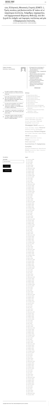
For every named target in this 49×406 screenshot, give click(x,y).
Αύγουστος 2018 (30, 285)
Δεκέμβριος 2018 (30, 280)
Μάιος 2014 (29, 357)
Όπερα (27, 140)
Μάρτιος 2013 (30, 375)
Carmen (27, 119)
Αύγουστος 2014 (30, 352)
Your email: (5, 159)
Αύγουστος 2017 (30, 303)
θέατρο (26, 151)
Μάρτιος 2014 (30, 359)
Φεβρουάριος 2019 (31, 277)
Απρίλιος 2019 (30, 274)
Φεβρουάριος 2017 (31, 312)
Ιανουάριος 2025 (30, 185)
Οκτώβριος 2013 (30, 367)
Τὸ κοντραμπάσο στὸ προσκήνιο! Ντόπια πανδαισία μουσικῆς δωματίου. (37, 83)
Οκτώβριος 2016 (30, 317)
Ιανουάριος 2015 (30, 345)
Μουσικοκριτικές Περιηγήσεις (32, 112)
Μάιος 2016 (29, 323)
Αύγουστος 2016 (30, 319)
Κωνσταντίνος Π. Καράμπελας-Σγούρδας (35, 145)
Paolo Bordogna (39, 129)
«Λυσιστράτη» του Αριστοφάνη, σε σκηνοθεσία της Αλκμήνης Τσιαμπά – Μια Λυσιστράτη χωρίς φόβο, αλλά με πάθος (14, 111)
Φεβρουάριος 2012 (31, 393)
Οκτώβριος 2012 (30, 383)
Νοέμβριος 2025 (30, 172)
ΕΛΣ (38, 139)
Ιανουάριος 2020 (30, 261)
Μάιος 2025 (29, 181)
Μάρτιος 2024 (30, 200)
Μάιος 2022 (29, 230)
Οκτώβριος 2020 (30, 253)
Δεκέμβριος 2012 (30, 380)
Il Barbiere (37, 127)
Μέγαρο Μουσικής (42, 148)
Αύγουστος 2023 (30, 210)
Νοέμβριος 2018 (30, 281)
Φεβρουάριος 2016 (31, 327)
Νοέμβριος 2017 (30, 298)
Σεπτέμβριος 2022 (31, 224)
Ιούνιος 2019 (30, 271)
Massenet (42, 127)
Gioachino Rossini (35, 122)
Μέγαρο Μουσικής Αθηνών (32, 95)
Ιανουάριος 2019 (30, 278)
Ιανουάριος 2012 (30, 394)
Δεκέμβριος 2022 (30, 221)
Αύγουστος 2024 (30, 192)
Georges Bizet (28, 122)
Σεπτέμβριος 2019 (31, 267)
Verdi (27, 135)
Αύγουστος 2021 (30, 243)
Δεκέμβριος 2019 (30, 262)
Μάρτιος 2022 (30, 233)
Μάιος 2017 (29, 307)
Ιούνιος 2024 (30, 195)
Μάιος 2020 (29, 256)
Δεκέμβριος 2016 (30, 314)
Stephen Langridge (42, 133)
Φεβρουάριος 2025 (31, 184)
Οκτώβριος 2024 (30, 190)
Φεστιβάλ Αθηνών (42, 150)
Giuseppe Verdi (31, 125)
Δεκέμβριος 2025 (30, 171)
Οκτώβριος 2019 (30, 265)
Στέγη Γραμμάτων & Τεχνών (32, 102)
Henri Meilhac (31, 127)
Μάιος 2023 (29, 214)
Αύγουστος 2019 (30, 268)
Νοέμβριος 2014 (30, 348)
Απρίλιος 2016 (30, 325)
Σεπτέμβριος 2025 (31, 175)
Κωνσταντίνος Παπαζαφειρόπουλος (31, 148)
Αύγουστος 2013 (30, 368)
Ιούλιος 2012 (30, 386)
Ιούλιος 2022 (30, 227)
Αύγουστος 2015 (30, 336)
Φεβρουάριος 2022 (31, 235)
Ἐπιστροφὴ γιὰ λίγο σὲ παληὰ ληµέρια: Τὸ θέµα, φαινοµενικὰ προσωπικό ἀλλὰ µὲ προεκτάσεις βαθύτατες (37, 69)
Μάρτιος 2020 (30, 258)
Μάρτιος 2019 (30, 275)
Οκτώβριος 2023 (30, 207)
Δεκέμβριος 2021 (30, 237)
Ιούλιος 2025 (30, 178)
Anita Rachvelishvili (29, 117)
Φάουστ (38, 150)
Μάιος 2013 (29, 372)
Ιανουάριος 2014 (30, 362)
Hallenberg (26, 127)
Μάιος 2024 (29, 197)
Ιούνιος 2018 (30, 288)
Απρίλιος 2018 (30, 291)
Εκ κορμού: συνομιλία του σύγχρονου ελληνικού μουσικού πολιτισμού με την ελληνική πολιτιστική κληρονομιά (14, 93)
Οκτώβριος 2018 (30, 282)
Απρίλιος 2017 (30, 309)
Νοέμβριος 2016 (30, 316)
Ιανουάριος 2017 (30, 313)
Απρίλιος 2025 (30, 182)
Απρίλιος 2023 (30, 216)
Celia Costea (32, 119)
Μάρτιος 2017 (30, 310)
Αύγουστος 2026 (30, 159)
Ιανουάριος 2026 (30, 169)
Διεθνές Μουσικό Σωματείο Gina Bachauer (35, 105)
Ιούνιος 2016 (30, 322)
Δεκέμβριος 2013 (30, 364)
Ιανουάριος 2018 (30, 296)
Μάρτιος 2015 (30, 342)
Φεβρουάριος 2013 (31, 377)
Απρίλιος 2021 (30, 246)
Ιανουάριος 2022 (30, 236)
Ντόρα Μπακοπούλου (33, 150)
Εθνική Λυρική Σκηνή (31, 100)
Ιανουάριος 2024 (30, 203)
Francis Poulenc (33, 121)
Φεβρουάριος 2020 (31, 259)
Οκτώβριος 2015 (30, 333)
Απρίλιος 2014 (30, 358)
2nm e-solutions (25, 403)
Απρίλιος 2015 (30, 341)
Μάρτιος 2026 (30, 166)
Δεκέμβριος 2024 (30, 187)
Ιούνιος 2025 (30, 179)
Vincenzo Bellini (33, 136)
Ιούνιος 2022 (30, 229)
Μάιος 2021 (29, 245)
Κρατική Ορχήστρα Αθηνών (32, 98)
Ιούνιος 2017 (30, 306)
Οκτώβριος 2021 (30, 240)
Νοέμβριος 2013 (30, 365)
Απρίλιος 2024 (30, 198)
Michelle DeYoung (27, 129)
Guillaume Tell (41, 125)
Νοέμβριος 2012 (30, 381)
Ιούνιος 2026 (30, 162)
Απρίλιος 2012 (30, 390)
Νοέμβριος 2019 (30, 264)
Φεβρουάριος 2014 (31, 361)
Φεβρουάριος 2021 (31, 249)
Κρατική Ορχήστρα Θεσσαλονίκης (33, 99)
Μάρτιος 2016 (30, 326)
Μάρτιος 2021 (30, 248)
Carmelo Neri (40, 117)
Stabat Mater (35, 133)
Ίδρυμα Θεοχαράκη (31, 103)
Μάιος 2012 (29, 388)
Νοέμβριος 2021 (30, 239)
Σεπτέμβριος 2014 (31, 351)
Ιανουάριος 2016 (30, 329)
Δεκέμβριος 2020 (30, 252)
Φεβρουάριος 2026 (31, 168)
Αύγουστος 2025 (30, 176)
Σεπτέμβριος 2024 (31, 191)
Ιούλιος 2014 (30, 354)
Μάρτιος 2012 (30, 391)
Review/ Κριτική (23, 23)
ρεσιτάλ (32, 151)
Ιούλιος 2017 (30, 304)
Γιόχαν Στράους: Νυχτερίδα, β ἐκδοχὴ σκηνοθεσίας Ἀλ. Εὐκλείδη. (36, 78)
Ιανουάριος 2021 (30, 250)
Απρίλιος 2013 (30, 374)
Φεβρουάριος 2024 (31, 201)
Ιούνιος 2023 (30, 213)
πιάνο (29, 151)
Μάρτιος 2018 (30, 293)
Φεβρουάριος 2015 (31, 343)
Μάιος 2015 (29, 339)
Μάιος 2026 (29, 163)
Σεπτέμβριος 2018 (31, 284)
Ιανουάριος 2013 (30, 378)
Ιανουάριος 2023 (30, 220)
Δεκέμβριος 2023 (30, 204)
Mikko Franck (33, 129)
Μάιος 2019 (29, 272)
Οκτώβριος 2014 (30, 349)
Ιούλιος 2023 (30, 211)
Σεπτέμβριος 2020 (31, 255)
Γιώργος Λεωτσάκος (32, 23)
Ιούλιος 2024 (30, 194)
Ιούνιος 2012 (30, 387)
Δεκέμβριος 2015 (30, 330)
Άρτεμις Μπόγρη (39, 137)
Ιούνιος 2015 (30, 338)
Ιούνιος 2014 (30, 355)
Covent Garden (38, 119)
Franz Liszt (39, 121)
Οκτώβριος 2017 (30, 300)
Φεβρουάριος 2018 (31, 294)
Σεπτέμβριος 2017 (31, 301)
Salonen (26, 133)
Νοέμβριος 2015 (30, 332)
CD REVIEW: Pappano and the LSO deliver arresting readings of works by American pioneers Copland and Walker (13, 117)
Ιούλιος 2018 (30, 287)
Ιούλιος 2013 (30, 370)
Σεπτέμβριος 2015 (31, 335)
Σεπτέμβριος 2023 (31, 208)
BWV (34, 117)
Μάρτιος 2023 (30, 217)
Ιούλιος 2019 (30, 269)
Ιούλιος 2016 (30, 320)
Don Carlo (27, 121)
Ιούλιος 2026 (30, 160)
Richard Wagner (40, 131)
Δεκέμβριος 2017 (30, 297)
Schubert (30, 133)
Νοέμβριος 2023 (30, 205)
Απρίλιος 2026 (30, 165)
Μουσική (27, 150)
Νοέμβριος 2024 (30, 188)
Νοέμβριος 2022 (30, 223)
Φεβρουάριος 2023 (31, 219)
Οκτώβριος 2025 (30, 174)
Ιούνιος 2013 (30, 371)
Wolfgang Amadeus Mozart (30, 137)
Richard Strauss (29, 131)
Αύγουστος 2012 (30, 384)
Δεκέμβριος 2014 (30, 346)
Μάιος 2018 (29, 290)
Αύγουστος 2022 (30, 226)
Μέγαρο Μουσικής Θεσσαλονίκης (33, 96)
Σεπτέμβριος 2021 (31, 242)
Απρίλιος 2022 (30, 232)
